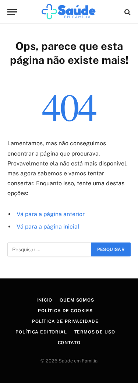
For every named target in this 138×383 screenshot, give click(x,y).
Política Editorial (41, 332)
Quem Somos (77, 300)
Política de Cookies (65, 310)
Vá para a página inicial (48, 226)
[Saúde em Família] (69, 12)
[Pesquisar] (127, 12)
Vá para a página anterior (51, 214)
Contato (69, 342)
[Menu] (12, 12)
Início (44, 300)
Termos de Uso (94, 332)
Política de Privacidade (65, 321)
